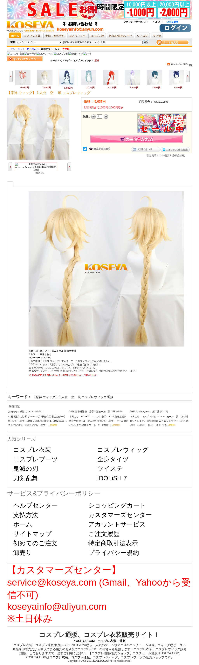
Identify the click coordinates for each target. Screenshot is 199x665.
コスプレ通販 (80, 657)
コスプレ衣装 (32, 449)
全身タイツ (113, 459)
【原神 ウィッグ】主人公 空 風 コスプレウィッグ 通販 (73, 397)
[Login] (175, 31)
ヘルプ (156, 21)
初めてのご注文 (35, 543)
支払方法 (25, 514)
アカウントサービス (134, 21)
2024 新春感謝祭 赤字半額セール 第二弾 (96, 411)
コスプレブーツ (35, 459)
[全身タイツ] (75, 53)
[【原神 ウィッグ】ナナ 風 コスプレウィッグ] (133, 84)
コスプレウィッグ (82, 60)
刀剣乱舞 (25, 478)
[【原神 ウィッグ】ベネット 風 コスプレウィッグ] (45, 84)
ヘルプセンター (35, 505)
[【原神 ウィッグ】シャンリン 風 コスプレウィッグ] (176, 84)
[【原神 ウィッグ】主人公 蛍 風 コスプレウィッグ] (89, 84)
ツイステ (110, 468)
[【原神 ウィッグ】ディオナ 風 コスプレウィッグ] (23, 84)
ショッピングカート (117, 505)
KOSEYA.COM (101, 661)
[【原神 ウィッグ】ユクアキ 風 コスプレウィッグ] (154, 84)
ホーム (53, 60)
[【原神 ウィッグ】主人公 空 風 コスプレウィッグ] (67, 85)
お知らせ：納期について (25, 411)
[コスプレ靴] (61, 53)
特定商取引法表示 (113, 543)
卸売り (22, 552)
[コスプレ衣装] (15, 53)
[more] (53, 425)
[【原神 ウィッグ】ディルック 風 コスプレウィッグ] (111, 84)
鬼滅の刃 (25, 468)
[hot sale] (87, 53)
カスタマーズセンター (120, 514)
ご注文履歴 (172, 21)
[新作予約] (30, 53)
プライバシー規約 (113, 552)
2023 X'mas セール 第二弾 (149, 411)
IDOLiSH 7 (112, 478)
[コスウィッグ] (45, 53)
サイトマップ (32, 533)
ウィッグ (65, 60)
